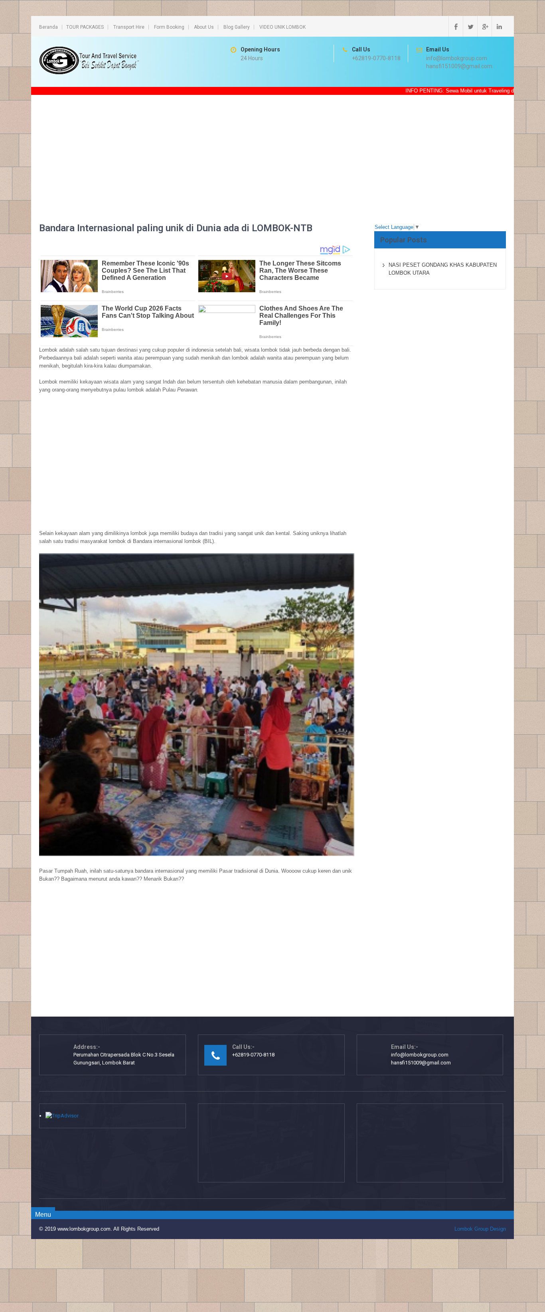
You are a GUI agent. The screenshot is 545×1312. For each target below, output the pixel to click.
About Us (204, 27)
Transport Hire (128, 27)
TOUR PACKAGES (85, 27)
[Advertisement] (272, 167)
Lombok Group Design (480, 1229)
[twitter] (470, 26)
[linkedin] (499, 26)
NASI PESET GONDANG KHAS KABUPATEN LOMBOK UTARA (443, 269)
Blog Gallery (236, 27)
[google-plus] (484, 26)
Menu (43, 1214)
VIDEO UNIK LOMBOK (282, 27)
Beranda (48, 27)
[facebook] (455, 26)
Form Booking (169, 27)
